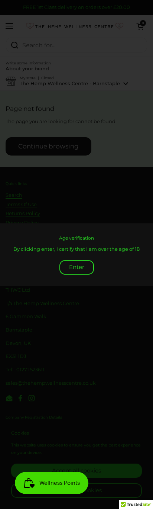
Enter (76, 266)
